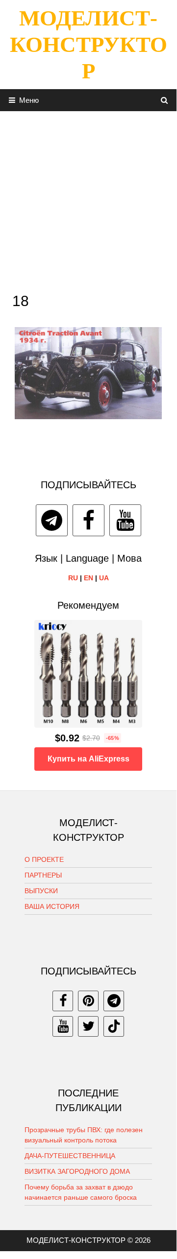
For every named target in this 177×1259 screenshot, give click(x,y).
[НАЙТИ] (164, 100)
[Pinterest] (88, 1001)
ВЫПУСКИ (41, 891)
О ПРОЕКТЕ (44, 859)
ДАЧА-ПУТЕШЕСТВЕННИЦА (70, 1156)
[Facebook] (88, 520)
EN (88, 578)
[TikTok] (113, 1026)
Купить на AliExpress (88, 759)
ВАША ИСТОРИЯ (52, 906)
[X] (88, 1026)
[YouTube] (125, 520)
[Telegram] (52, 520)
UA (104, 578)
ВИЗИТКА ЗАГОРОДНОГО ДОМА (77, 1171)
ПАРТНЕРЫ (43, 875)
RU (73, 578)
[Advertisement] (88, 199)
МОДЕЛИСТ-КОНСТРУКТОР (88, 44)
